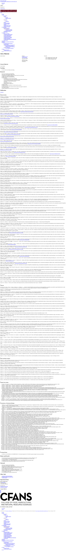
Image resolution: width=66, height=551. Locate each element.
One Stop (3, 508)
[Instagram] (33, 491)
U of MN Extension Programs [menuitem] (8, 43)
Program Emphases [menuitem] (6, 33)
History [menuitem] (5, 22)
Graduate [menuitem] (3, 32)
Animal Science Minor (9, 528)
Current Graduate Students (7, 533)
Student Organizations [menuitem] (7, 26)
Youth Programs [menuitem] (6, 44)
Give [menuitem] (3, 51)
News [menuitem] (5, 19)
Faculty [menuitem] (7, 17)
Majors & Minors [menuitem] (6, 28)
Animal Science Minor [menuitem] (9, 30)
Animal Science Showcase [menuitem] (7, 50)
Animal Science (2, 8)
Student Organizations (7, 524)
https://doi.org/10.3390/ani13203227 (11, 156)
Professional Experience (7, 529)
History (5, 520)
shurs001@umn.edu (25, 56)
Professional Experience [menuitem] (7, 31)
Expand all (1, 92)
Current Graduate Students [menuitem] (7, 35)
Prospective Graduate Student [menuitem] (8, 34)
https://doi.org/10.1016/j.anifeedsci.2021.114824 (16, 232)
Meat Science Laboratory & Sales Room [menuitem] (8, 41)
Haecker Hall (3, 482)
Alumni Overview (6, 548)
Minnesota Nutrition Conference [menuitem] (10, 46)
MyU (3, 509)
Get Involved (6, 538)
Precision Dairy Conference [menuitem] (10, 45)
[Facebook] (33, 490)
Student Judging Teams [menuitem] (7, 25)
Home (3, 512)
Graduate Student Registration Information (10, 537)
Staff (6, 517)
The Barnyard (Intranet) (3, 487)
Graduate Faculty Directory (8, 535)
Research (3, 539)
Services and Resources (7, 534)
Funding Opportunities (7, 536)
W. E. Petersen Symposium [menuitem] (9, 48)
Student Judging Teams (7, 523)
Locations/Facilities (6, 522)
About (3, 513)
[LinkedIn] (33, 492)
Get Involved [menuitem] (6, 40)
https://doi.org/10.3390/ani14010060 (16, 129)
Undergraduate (4, 525)
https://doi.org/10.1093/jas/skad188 (11, 147)
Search (2, 5)
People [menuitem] (5, 16)
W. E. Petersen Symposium (9, 546)
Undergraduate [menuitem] (4, 27)
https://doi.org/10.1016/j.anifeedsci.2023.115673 (13, 134)
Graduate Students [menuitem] (8, 18)
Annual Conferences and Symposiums (9, 543)
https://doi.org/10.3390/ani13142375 (55, 153)
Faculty (7, 515)
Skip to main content (3, 0)
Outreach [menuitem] (3, 42)
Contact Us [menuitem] (5, 15)
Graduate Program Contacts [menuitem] (8, 37)
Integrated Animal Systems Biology (7, 476)
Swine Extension (4, 477)
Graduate (3, 531)
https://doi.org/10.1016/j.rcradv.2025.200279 (27, 111)
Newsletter (7, 519)
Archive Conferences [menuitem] (7, 47)
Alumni (3, 547)
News (5, 518)
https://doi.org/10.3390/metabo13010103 (6, 141)
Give (3, 549)
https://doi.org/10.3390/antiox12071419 (19, 152)
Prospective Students (7, 526)
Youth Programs (6, 542)
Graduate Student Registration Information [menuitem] (10, 39)
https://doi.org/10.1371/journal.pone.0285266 (34, 143)
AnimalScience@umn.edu (4, 486)
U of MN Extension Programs (8, 541)
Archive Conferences (7, 545)
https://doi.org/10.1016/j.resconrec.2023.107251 (7, 136)
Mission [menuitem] (5, 24)
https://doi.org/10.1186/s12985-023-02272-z (31, 127)
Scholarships (6, 530)
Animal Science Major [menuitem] (9, 29)
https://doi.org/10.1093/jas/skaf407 (5, 118)
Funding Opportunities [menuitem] (7, 38)
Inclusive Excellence (7, 521)
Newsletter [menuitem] (7, 21)
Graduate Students (8, 516)
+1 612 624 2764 (24, 57)
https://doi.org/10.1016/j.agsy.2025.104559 (13, 116)
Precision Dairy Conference (10, 544)
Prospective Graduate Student (8, 532)
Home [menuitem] (3, 14)
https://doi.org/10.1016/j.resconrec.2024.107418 (11, 123)
